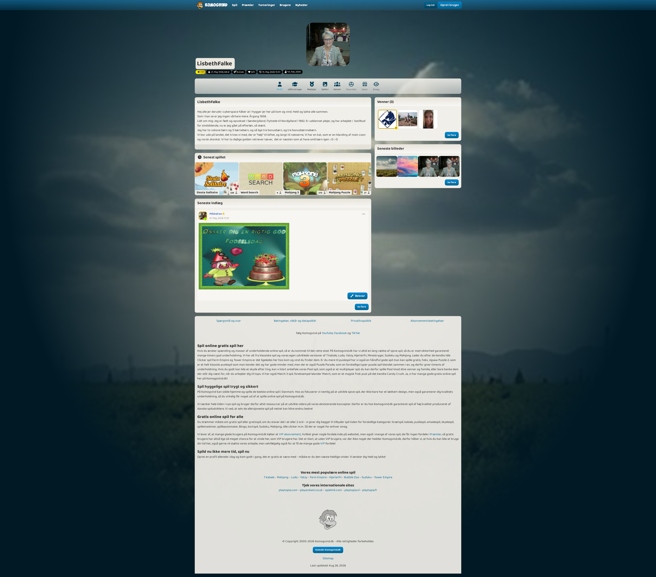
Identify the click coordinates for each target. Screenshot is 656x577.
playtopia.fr (369, 490)
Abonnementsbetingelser (427, 320)
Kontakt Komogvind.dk (328, 550)
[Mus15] (387, 119)
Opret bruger (450, 5)
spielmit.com (333, 490)
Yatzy (303, 477)
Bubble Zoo (351, 477)
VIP (322, 443)
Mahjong (282, 477)
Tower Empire (383, 477)
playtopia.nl (352, 490)
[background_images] (386, 166)
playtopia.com (288, 490)
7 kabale (269, 477)
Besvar (360, 296)
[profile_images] (428, 166)
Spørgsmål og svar (228, 320)
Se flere (361, 307)
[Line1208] (428, 119)
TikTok (356, 333)
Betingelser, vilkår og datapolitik (295, 320)
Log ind (430, 5)
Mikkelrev (215, 213)
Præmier (435, 434)
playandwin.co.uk (311, 490)
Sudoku (367, 477)
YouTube (327, 333)
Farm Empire (318, 477)
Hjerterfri (335, 477)
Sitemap (328, 558)
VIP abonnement (290, 434)
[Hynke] (408, 119)
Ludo (294, 477)
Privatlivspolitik (361, 320)
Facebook (340, 333)
